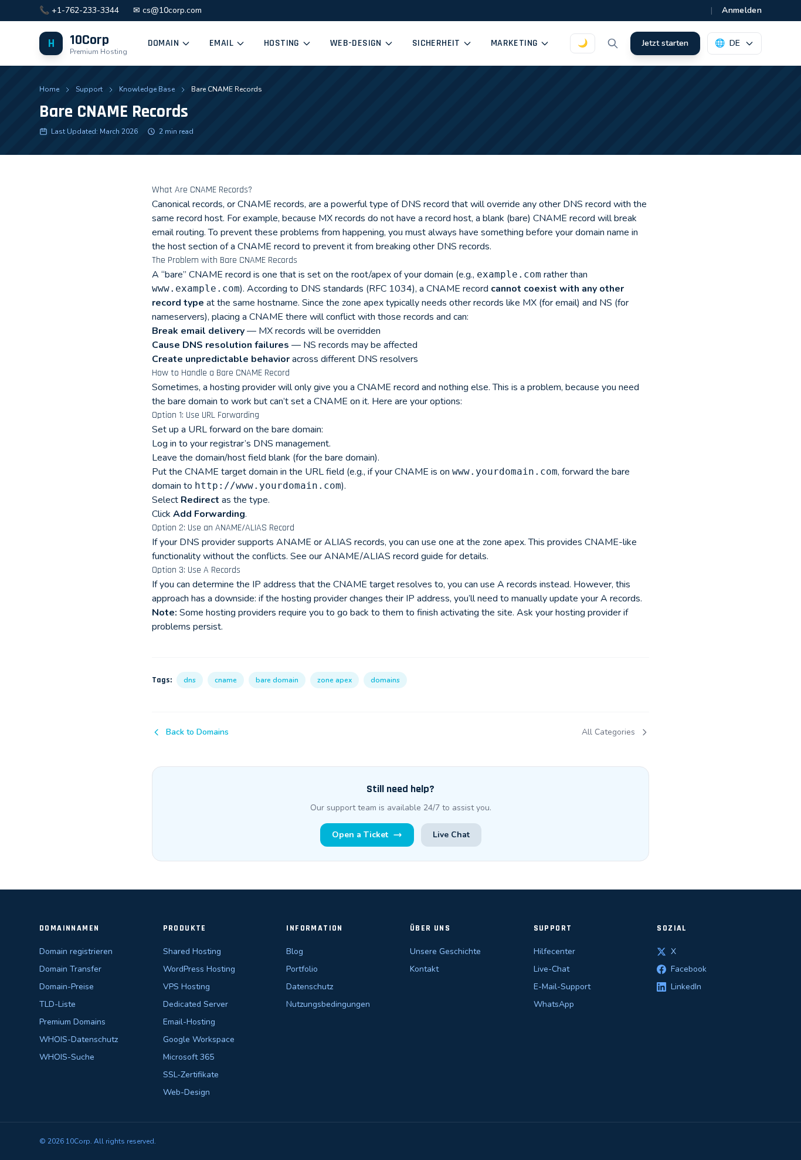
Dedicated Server (195, 1004)
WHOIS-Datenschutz (78, 1039)
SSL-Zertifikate (191, 1074)
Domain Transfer (70, 969)
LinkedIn (686, 986)
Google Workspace (199, 1039)
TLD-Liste (57, 1004)
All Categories (608, 732)
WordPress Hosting (199, 969)
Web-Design (186, 1092)
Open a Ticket (360, 834)
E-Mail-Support (562, 986)
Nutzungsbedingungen (328, 1004)
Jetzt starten (665, 43)
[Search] (612, 43)
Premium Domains (72, 1021)
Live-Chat (551, 969)
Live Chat (451, 834)
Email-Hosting (189, 1021)
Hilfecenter (554, 951)
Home (49, 89)
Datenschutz (309, 986)
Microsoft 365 (188, 1057)
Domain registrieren (76, 951)
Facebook (689, 969)
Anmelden (742, 10)
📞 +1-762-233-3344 (79, 10)
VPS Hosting (186, 986)
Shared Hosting (192, 951)
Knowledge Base (147, 89)
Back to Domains (197, 732)
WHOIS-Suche (66, 1057)
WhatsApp (554, 1004)
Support (89, 89)
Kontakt (424, 969)
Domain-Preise (66, 986)
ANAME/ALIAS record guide (383, 556)
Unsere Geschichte (445, 951)
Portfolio (302, 969)
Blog (294, 951)
